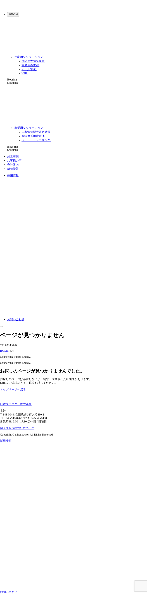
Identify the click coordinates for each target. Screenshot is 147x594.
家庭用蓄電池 (30, 65)
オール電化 (29, 69)
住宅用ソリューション (29, 56)
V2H (25, 73)
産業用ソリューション (29, 127)
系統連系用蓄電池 (33, 136)
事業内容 (13, 14)
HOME (4, 350)
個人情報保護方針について (17, 428)
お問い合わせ (15, 319)
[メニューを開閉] (1, 326)
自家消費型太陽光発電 (36, 131)
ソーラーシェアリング (36, 140)
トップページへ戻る (13, 389)
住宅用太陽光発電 (33, 61)
